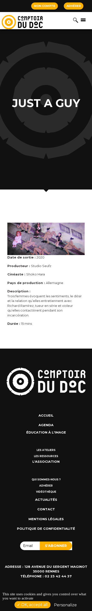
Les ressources (46, 456)
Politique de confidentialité (46, 528)
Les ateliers (46, 450)
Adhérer (73, 6)
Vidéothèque (46, 491)
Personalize (65, 605)
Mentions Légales (46, 519)
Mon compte (44, 6)
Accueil (46, 415)
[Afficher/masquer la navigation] (83, 20)
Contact (46, 509)
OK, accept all (34, 604)
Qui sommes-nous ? (46, 479)
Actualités (46, 500)
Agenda (46, 425)
